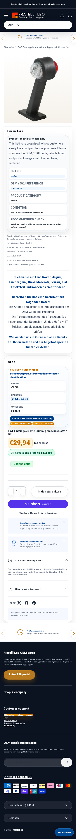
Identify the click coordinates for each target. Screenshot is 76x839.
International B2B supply (43, 423)
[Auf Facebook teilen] (26, 603)
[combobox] (38, 25)
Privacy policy (9, 726)
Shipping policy (10, 720)
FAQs (6, 718)
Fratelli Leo (17, 830)
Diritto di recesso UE (18, 777)
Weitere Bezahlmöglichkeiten (38, 513)
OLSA (12, 362)
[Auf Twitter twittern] (19, 603)
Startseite (9, 47)
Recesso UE (64, 832)
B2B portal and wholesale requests (18, 715)
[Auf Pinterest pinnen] (34, 603)
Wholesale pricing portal (20, 423)
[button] (70, 15)
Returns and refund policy (14, 723)
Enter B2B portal (19, 674)
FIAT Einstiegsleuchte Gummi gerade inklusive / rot (44, 47)
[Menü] (6, 15)
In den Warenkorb (49, 491)
